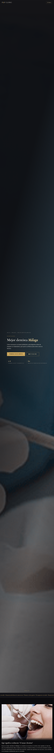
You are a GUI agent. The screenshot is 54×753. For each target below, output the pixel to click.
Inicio (8, 332)
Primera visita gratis (16, 354)
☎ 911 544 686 (33, 354)
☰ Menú (49, 2)
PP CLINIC (7, 2)
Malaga (14, 332)
